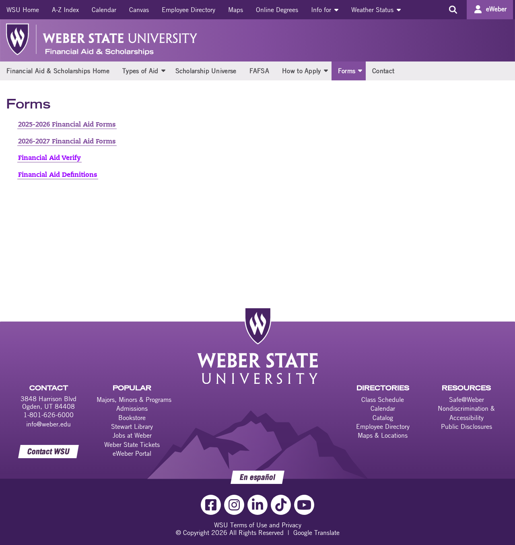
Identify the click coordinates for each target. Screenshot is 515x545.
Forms (347, 71)
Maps (235, 10)
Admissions (132, 408)
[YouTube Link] (304, 505)
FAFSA (259, 71)
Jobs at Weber (132, 435)
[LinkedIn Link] (257, 505)
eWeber (496, 9)
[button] (163, 70)
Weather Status (373, 10)
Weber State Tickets (132, 445)
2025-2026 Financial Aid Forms (67, 125)
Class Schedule (382, 399)
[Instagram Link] (234, 505)
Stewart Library (132, 426)
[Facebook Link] (211, 505)
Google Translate (316, 533)
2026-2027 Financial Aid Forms (67, 142)
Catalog (383, 418)
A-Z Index (65, 10)
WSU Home (22, 10)
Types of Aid (140, 71)
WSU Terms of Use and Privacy (257, 525)
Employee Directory (188, 10)
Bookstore (132, 418)
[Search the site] (453, 9)
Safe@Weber (466, 399)
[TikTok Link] (281, 505)
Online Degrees (277, 10)
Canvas (139, 10)
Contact (383, 71)
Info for (322, 10)
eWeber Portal (132, 453)
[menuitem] (22, 9)
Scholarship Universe (206, 71)
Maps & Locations (383, 435)
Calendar (104, 10)
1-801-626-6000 (48, 415)
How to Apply (301, 71)
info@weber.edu (48, 424)
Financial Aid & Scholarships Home (57, 71)
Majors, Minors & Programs (134, 399)
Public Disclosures (466, 426)
